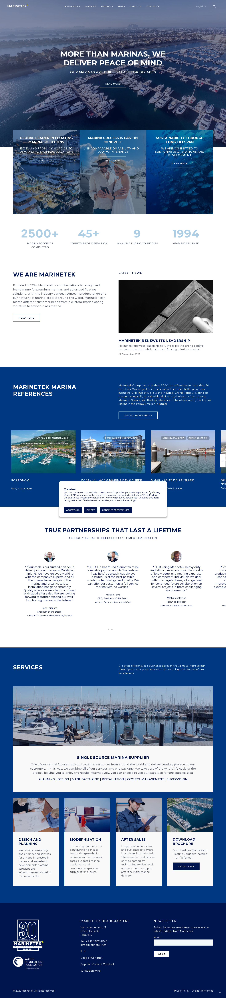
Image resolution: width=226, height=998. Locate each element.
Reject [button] (91, 510)
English (200, 6)
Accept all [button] (72, 510)
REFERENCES (72, 6)
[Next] (223, 460)
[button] (215, 6)
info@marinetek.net (93, 944)
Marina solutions (59, 443)
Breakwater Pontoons (33, 443)
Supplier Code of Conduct (97, 964)
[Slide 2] (112, 629)
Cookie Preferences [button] (202, 990)
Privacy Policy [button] (181, 990)
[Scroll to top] (220, 991)
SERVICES (90, 6)
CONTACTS (153, 6)
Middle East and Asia (173, 438)
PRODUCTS (107, 6)
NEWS (121, 6)
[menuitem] (72, 6)
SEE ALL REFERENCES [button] (138, 415)
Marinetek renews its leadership (154, 341)
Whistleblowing (91, 970)
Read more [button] (113, 83)
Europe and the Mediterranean (52, 438)
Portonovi (20, 480)
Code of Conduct (92, 957)
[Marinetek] (18, 5)
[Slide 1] (108, 629)
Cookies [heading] (70, 489)
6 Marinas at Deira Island (173, 480)
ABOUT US (136, 6)
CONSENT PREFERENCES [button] (115, 510)
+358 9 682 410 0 (96, 941)
